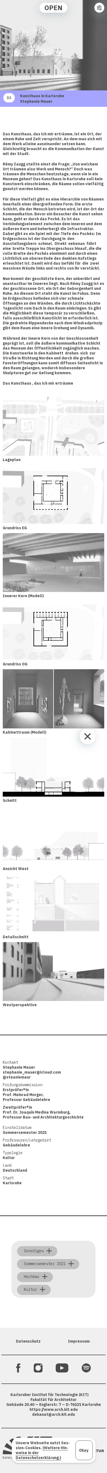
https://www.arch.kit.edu (54, 1409)
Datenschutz (28, 1341)
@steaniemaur (17, 1077)
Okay (83, 1450)
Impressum (79, 1341)
